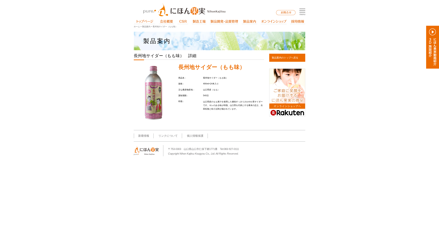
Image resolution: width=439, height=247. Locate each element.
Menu (302, 12)
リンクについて (168, 135)
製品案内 (249, 22)
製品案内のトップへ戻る (285, 57)
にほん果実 (184, 10)
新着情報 (143, 135)
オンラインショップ (274, 22)
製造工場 (199, 22)
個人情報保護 (195, 135)
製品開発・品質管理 (224, 22)
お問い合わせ (285, 12)
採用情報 (297, 22)
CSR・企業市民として (182, 22)
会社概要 (166, 22)
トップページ (144, 22)
